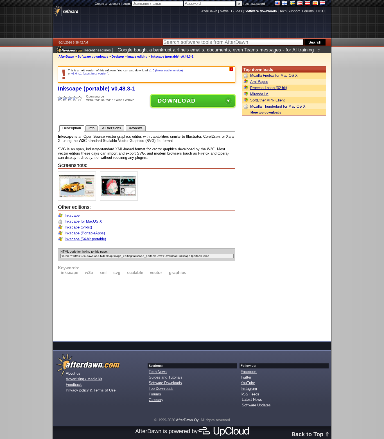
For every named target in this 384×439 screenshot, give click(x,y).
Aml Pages (259, 82)
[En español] (315, 3)
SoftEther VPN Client (267, 100)
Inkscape (72, 215)
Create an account (107, 3)
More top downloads (265, 112)
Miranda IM (259, 94)
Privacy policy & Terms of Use (91, 390)
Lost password (255, 3)
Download (177, 101)
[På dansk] (307, 3)
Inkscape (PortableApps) (85, 233)
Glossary (156, 400)
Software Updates (256, 405)
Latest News (252, 399)
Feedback (74, 385)
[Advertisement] (146, 307)
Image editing (137, 56)
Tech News (158, 372)
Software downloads (93, 56)
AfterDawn (66, 56)
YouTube (248, 383)
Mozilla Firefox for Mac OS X (274, 75)
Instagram (249, 388)
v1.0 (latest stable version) (166, 70)
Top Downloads (161, 388)
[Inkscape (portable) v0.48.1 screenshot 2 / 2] (120, 199)
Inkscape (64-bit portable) (85, 239)
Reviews (136, 128)
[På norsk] (300, 3)
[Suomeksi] (285, 3)
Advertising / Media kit (84, 379)
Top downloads (258, 69)
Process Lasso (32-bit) (268, 88)
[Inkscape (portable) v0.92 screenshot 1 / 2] (78, 199)
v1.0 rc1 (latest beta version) (89, 73)
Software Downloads (165, 383)
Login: (127, 3)
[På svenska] (292, 3)
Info (91, 128)
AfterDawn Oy (187, 420)
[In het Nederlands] (323, 3)
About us (73, 373)
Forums (155, 394)
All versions (111, 128)
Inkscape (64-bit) (78, 227)
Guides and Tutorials (165, 377)
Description (71, 128)
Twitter (246, 377)
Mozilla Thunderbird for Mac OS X (278, 106)
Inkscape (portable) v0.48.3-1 (172, 56)
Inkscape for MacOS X (83, 221)
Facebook (249, 372)
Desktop (118, 56)
